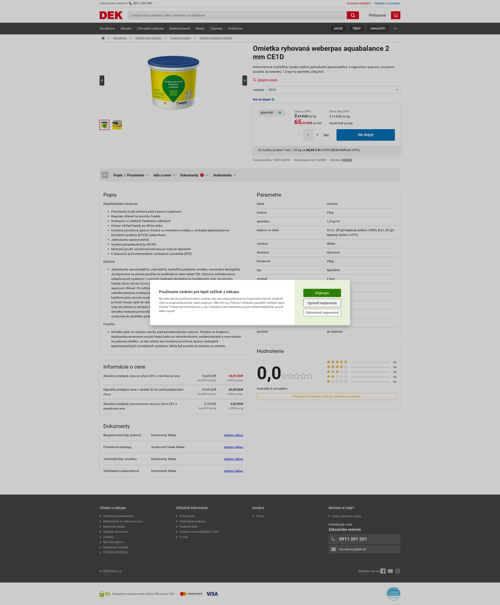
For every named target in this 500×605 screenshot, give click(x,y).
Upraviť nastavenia (322, 303)
